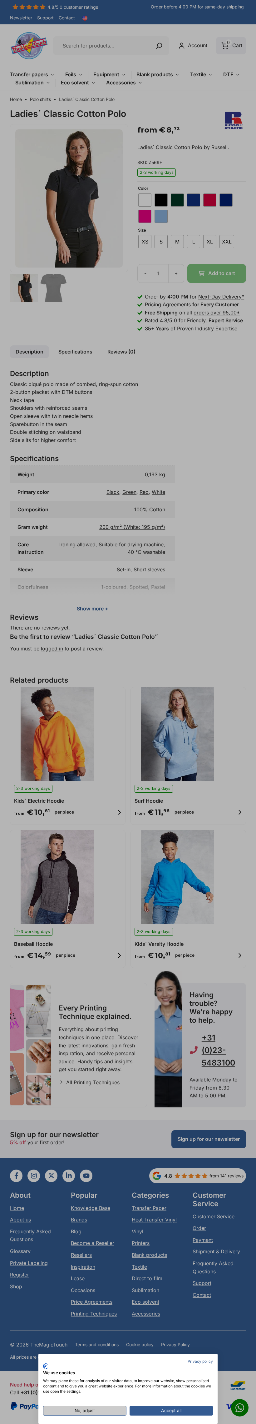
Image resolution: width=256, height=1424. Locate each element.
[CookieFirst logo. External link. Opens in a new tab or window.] (45, 1366)
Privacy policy (200, 1361)
